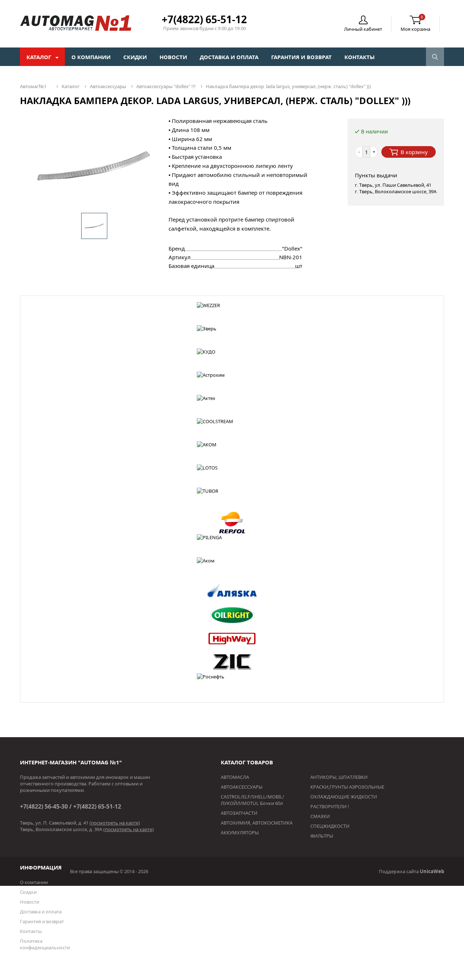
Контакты (359, 57)
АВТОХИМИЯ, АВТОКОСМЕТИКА (257, 822)
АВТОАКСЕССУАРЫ (241, 787)
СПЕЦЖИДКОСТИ (329, 826)
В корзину (414, 152)
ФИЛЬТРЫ (321, 836)
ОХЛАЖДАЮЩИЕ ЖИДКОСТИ (343, 796)
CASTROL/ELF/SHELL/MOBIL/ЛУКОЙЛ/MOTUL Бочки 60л (252, 799)
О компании (91, 57)
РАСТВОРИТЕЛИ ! (329, 806)
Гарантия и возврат (301, 57)
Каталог (39, 57)
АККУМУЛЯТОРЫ (240, 832)
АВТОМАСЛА (235, 777)
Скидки (135, 57)
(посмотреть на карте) (115, 822)
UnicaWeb (432, 871)
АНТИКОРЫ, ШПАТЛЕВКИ (339, 777)
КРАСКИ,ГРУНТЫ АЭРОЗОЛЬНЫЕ (347, 787)
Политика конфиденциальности (45, 944)
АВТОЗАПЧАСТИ (239, 813)
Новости (173, 57)
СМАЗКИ (320, 816)
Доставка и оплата (229, 57)
